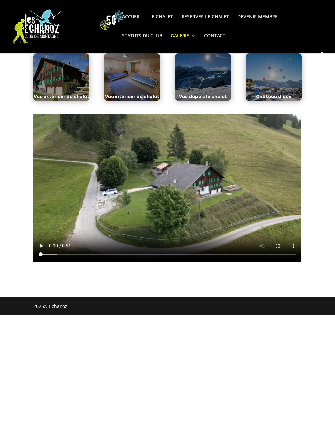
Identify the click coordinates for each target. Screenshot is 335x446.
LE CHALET (161, 17)
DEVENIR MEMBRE (258, 17)
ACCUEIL (131, 17)
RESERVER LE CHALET (205, 17)
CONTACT (214, 36)
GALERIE (180, 36)
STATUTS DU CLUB (142, 36)
